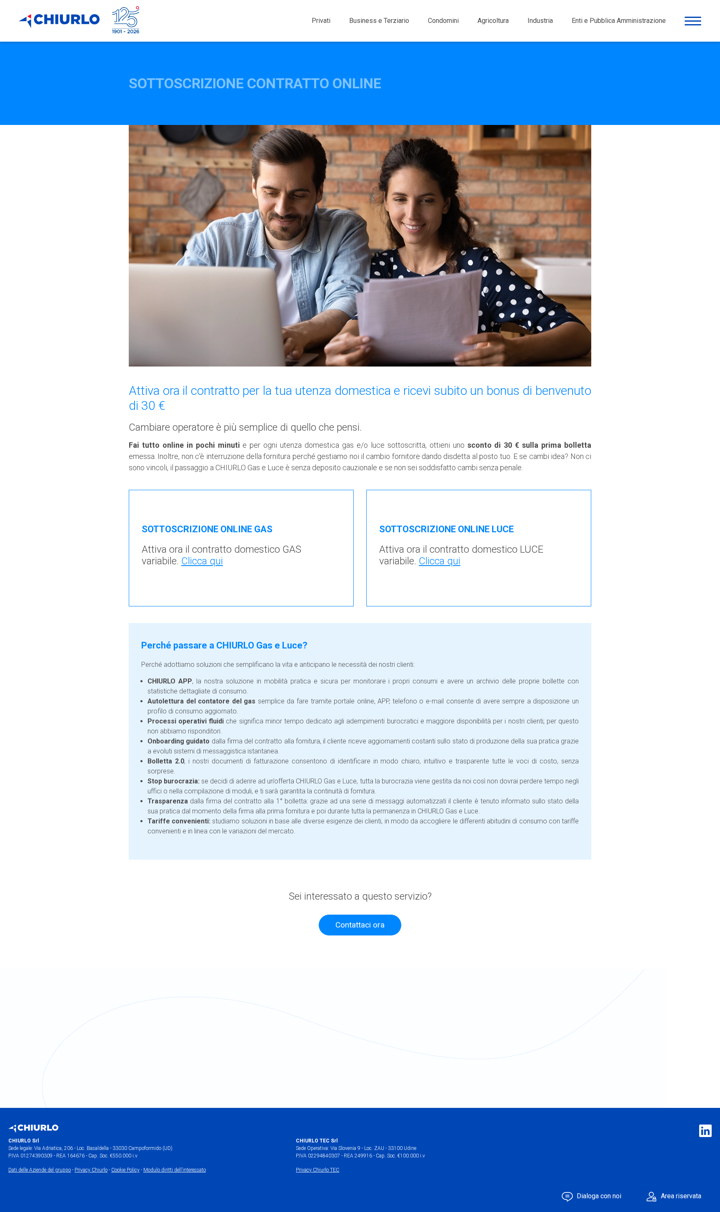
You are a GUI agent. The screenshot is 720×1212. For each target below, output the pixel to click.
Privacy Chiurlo (91, 1170)
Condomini (443, 21)
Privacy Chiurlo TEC (317, 1170)
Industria (540, 21)
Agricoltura (493, 21)
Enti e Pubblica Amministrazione (619, 21)
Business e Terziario (379, 21)
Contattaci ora (360, 925)
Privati (321, 21)
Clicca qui (202, 561)
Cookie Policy (125, 1170)
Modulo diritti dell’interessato (174, 1170)
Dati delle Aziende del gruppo (39, 1170)
